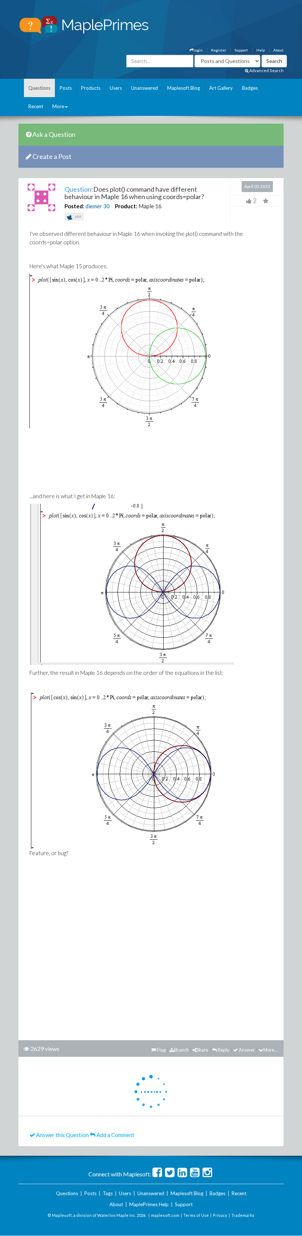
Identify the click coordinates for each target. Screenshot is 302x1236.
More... (270, 1050)
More (58, 106)
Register (218, 50)
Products (91, 88)
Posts (66, 88)
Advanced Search (266, 70)
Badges (250, 88)
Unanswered (144, 88)
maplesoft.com (165, 1215)
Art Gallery (221, 88)
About (278, 50)
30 (106, 206)
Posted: (74, 206)
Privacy (220, 1215)
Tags (108, 1193)
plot (77, 216)
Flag (161, 1050)
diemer (93, 206)
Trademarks (242, 1215)
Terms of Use (196, 1215)
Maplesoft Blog (183, 88)
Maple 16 (150, 206)
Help (260, 50)
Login (198, 50)
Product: (126, 206)
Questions (39, 88)
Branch (181, 1050)
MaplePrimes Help (149, 1204)
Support (241, 50)
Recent (35, 106)
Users (116, 88)
